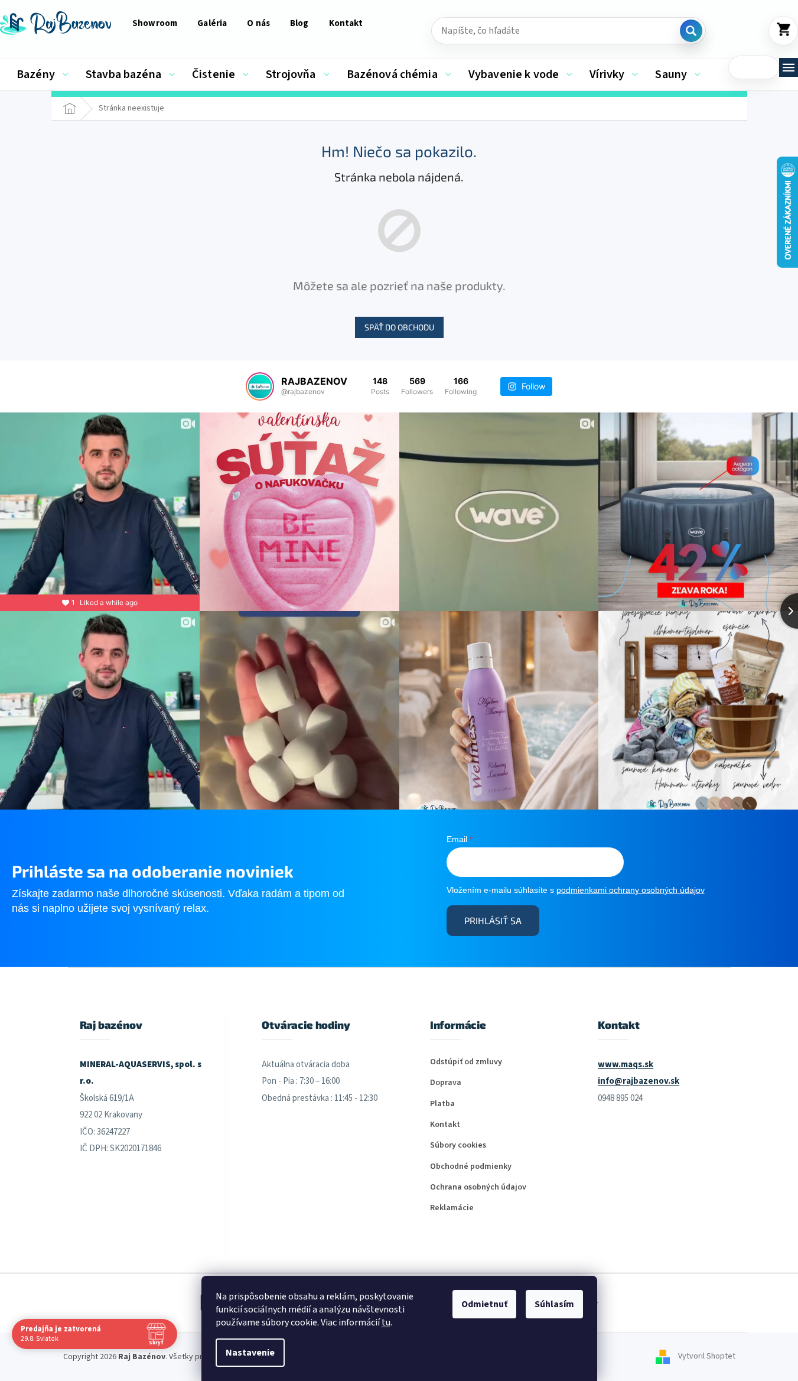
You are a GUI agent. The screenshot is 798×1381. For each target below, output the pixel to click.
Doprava (445, 1082)
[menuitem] (42, 74)
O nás (258, 23)
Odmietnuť (484, 1304)
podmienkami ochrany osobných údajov (630, 890)
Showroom (154, 23)
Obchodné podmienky (471, 1166)
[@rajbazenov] (260, 386)
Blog (299, 23)
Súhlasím (554, 1304)
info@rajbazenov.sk (638, 1081)
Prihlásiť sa (493, 920)
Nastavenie (250, 1352)
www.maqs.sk (625, 1064)
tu (386, 1322)
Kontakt (346, 23)
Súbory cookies (458, 1145)
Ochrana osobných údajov (478, 1187)
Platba (442, 1104)
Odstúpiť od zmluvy (466, 1062)
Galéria (212, 23)
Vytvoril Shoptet (706, 1357)
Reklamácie (452, 1208)
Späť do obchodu (399, 327)
